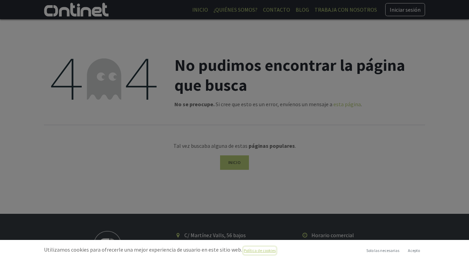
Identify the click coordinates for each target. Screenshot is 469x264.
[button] (413, 250)
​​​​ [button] (382, 250)
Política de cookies (260, 250)
